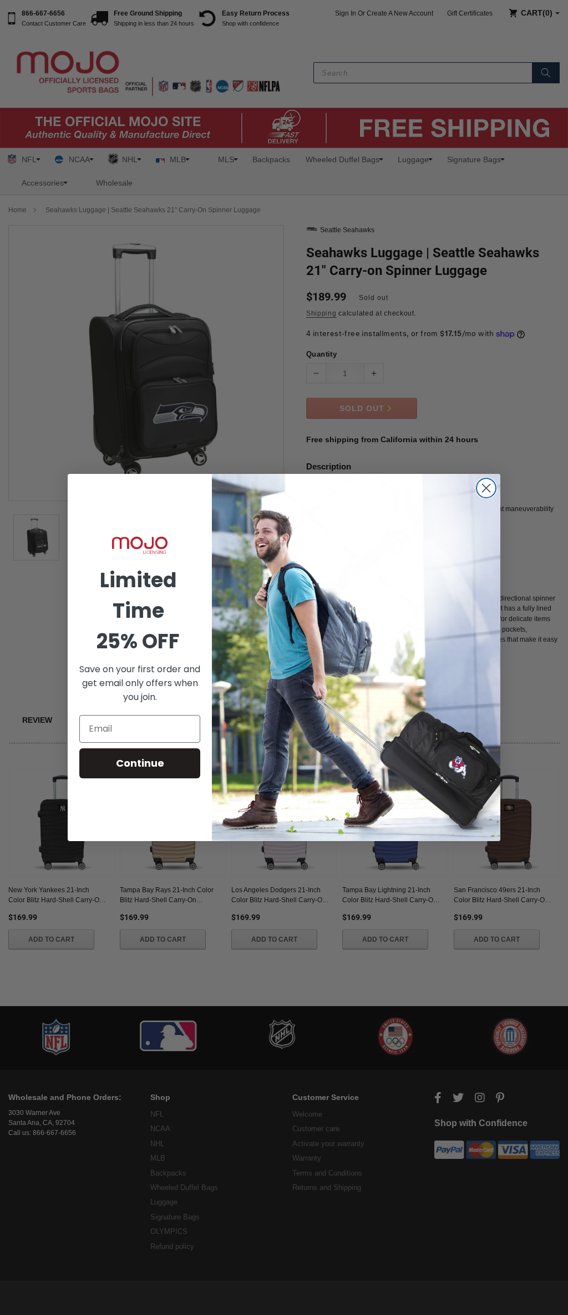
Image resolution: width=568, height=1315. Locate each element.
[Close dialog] (486, 488)
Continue (140, 763)
